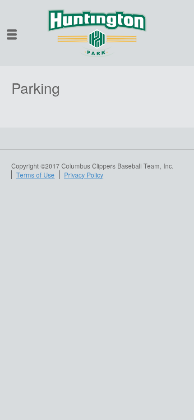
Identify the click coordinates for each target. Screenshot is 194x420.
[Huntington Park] (97, 32)
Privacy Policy (83, 174)
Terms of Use (35, 174)
